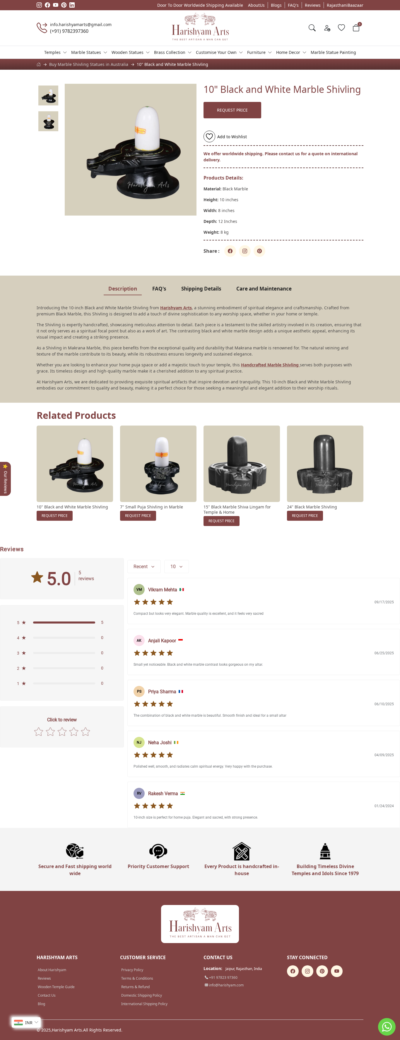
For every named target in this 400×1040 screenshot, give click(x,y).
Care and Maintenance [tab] (264, 288)
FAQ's (293, 5)
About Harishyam (52, 969)
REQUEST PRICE (232, 110)
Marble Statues (86, 52)
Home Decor (288, 52)
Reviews (313, 5)
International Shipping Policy (144, 1003)
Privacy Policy (132, 969)
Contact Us (47, 995)
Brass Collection (169, 52)
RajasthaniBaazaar (345, 5)
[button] (62, 622)
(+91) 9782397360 (69, 31)
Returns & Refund (135, 986)
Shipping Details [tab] (201, 288)
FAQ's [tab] (159, 288)
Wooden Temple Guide (56, 986)
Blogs (276, 5)
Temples (52, 52)
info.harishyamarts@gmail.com (81, 24)
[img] (153, 602)
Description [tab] (122, 288)
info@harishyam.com (226, 985)
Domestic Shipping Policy (141, 995)
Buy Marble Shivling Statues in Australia (88, 64)
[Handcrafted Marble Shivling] (299, 365)
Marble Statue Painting (333, 52)
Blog (41, 1003)
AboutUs (256, 5)
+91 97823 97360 (222, 977)
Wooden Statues (127, 52)
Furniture (256, 52)
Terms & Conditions (137, 978)
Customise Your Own (216, 52)
